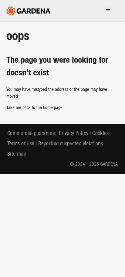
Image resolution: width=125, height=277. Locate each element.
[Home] (28, 10)
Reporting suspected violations (70, 144)
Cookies (100, 134)
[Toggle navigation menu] (108, 11)
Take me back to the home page (34, 108)
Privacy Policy (73, 134)
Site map (16, 154)
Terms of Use (20, 144)
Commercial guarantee (31, 134)
